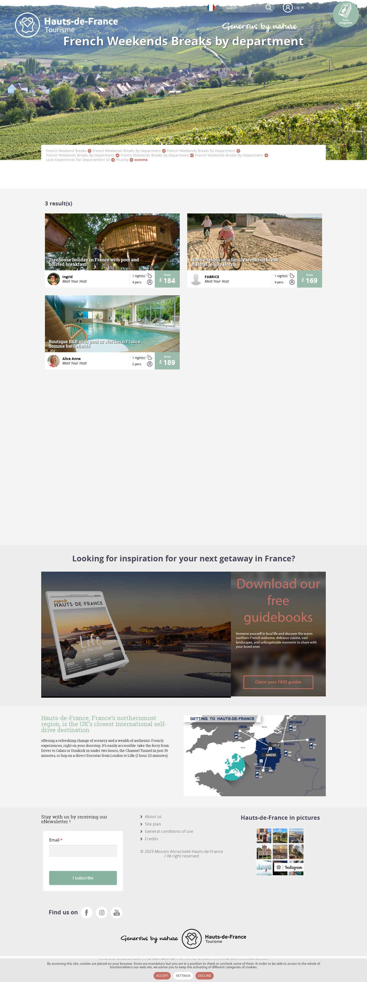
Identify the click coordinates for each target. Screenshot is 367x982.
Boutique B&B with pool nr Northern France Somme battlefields (95, 343)
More (112, 250)
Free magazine (346, 21)
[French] (211, 7)
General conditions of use (169, 831)
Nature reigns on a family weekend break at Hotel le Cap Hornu (235, 262)
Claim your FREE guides (278, 682)
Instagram (101, 912)
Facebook (86, 912)
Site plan (153, 824)
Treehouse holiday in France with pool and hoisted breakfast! (94, 262)
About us (153, 816)
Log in (299, 7)
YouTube (116, 912)
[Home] (66, 24)
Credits (151, 838)
